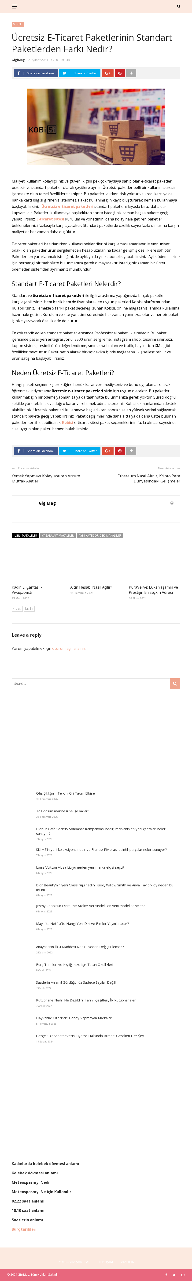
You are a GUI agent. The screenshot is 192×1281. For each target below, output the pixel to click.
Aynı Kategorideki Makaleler (100, 536)
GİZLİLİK (127, 1261)
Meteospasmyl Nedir (31, 1182)
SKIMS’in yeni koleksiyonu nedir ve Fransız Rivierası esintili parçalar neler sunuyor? (101, 849)
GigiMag (18, 60)
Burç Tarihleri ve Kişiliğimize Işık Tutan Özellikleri (74, 964)
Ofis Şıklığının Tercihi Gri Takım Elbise (65, 793)
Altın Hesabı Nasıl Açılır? (91, 587)
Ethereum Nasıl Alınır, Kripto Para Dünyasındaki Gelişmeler (149, 478)
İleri (28, 608)
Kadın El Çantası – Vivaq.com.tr (27, 590)
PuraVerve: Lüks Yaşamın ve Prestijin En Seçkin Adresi (153, 590)
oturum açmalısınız (68, 648)
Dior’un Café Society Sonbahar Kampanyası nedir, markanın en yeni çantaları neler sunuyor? (101, 831)
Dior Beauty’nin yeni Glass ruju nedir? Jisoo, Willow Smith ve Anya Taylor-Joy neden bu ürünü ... (104, 887)
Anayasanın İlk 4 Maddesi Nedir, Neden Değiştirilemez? (80, 946)
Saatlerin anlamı (27, 1219)
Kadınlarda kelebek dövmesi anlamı (45, 1163)
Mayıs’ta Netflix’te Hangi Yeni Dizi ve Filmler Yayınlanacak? (82, 923)
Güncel (18, 24)
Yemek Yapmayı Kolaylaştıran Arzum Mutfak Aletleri (46, 478)
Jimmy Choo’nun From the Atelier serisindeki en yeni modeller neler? (90, 905)
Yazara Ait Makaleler (58, 536)
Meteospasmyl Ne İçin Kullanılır (41, 1191)
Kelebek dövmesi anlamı (35, 1173)
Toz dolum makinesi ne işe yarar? (62, 811)
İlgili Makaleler (25, 536)
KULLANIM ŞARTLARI (74, 1261)
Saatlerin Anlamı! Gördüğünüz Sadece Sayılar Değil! (76, 982)
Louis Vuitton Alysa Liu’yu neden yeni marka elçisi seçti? (80, 867)
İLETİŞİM (106, 1261)
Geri (18, 608)
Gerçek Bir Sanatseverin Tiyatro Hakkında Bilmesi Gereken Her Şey (90, 1035)
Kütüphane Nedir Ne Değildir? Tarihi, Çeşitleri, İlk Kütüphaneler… (87, 1000)
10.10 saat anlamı (28, 1210)
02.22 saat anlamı (28, 1201)
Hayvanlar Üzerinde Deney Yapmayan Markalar (74, 1018)
